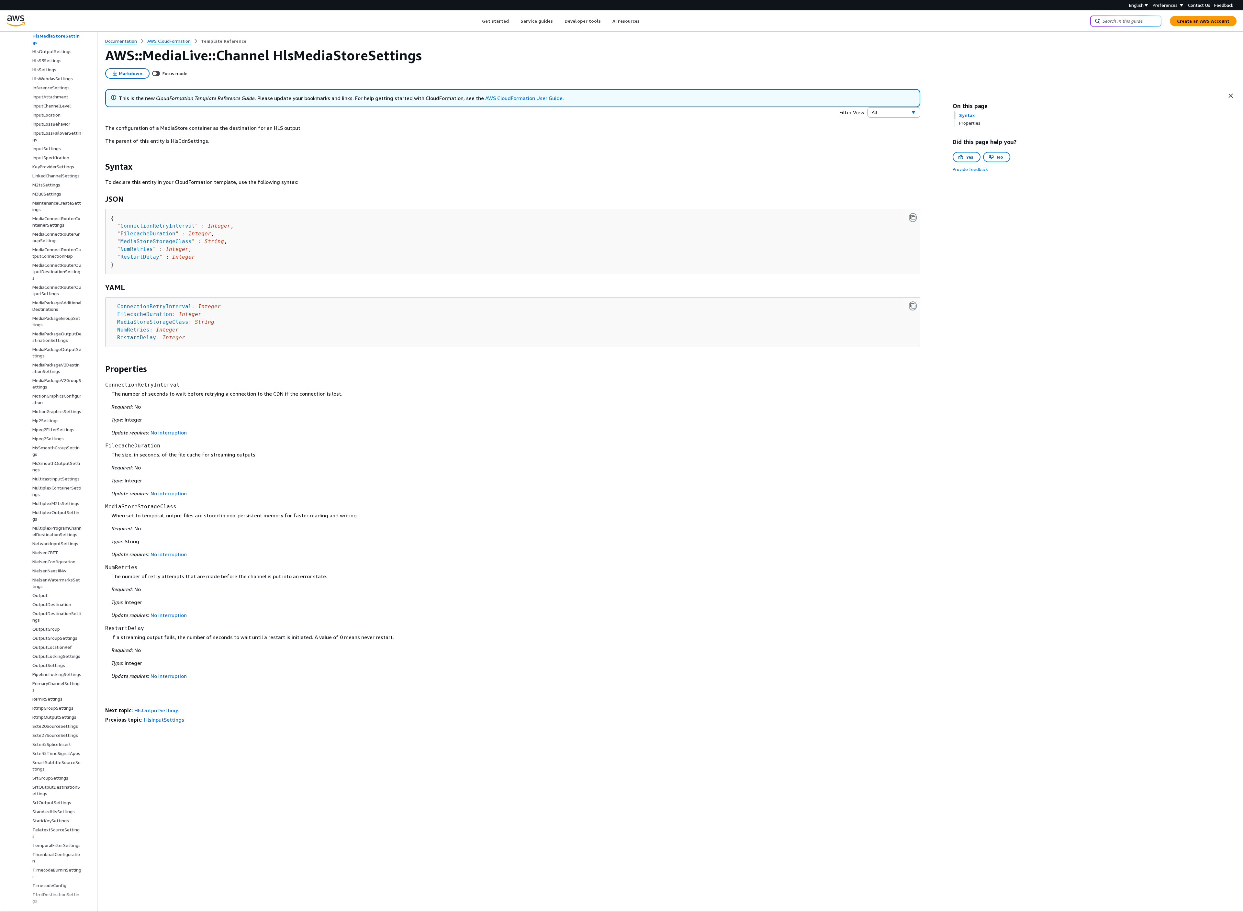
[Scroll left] (477, 21)
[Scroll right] (645, 21)
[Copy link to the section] (100, 166)
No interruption (169, 432)
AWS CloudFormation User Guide (524, 98)
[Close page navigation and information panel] (1230, 96)
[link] (223, 41)
